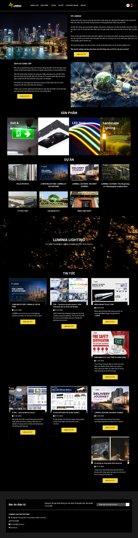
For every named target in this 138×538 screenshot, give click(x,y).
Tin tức (61, 5)
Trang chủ (34, 5)
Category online (72, 5)
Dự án (54, 5)
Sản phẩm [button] (44, 5)
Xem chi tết (81, 54)
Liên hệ (83, 5)
